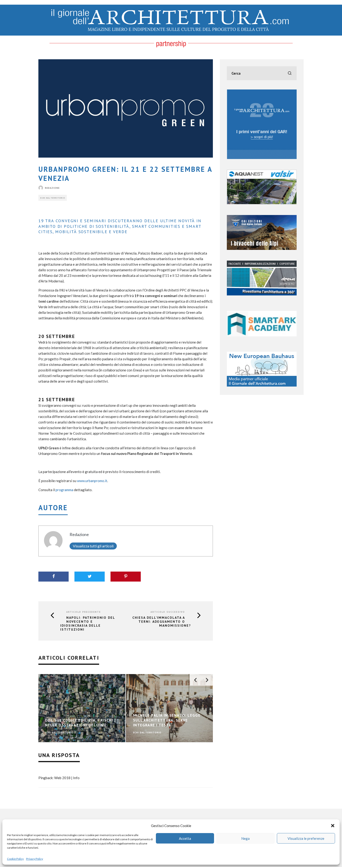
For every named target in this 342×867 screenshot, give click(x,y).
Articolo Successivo (168, 611)
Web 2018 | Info (67, 778)
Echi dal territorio (52, 198)
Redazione (52, 187)
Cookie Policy (15, 858)
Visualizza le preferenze (306, 838)
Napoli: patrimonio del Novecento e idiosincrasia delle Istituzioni (87, 623)
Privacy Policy (34, 858)
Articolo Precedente (83, 611)
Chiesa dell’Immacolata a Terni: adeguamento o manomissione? (161, 621)
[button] (332, 825)
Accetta (185, 838)
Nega (245, 838)
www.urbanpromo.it (92, 481)
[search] (290, 73)
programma (64, 490)
